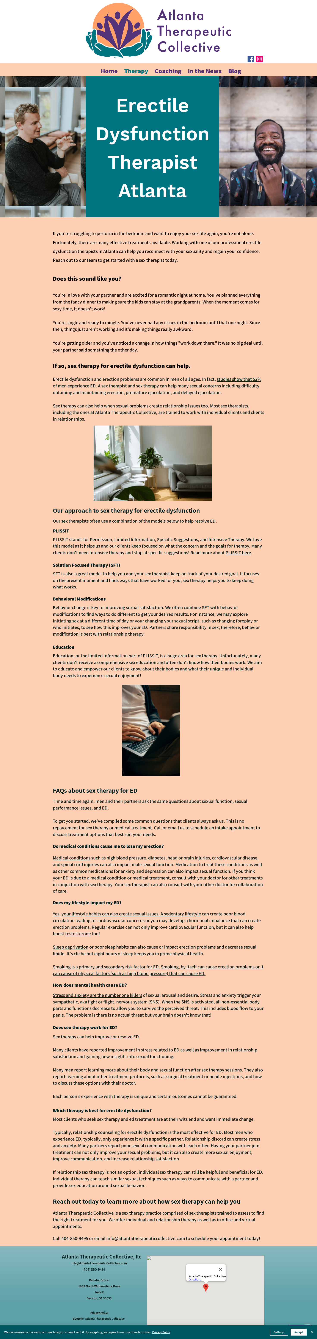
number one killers (123, 995)
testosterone (78, 933)
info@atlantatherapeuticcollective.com (145, 1238)
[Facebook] (251, 59)
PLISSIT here (238, 553)
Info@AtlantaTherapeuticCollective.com (99, 1263)
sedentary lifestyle (182, 914)
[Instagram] (259, 59)
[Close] (311, 1332)
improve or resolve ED (117, 1037)
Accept (298, 1332)
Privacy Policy (161, 1332)
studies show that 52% (239, 379)
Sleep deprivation (70, 947)
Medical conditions (71, 858)
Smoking (62, 967)
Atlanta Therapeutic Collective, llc (101, 1256)
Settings (279, 1332)
